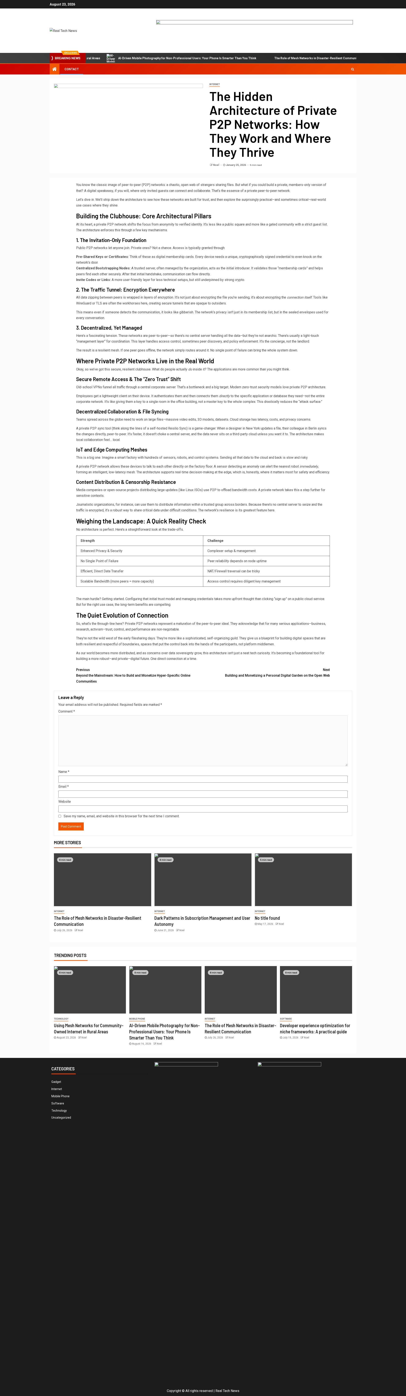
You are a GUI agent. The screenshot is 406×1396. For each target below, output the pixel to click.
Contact (71, 69)
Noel (216, 165)
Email (63, 787)
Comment (66, 711)
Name (63, 772)
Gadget (56, 1081)
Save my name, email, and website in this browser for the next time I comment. (122, 816)
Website (64, 802)
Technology (61, 1019)
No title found (267, 918)
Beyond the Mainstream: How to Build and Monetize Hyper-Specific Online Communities (133, 675)
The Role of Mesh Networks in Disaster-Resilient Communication (289, 58)
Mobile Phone (137, 1019)
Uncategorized (61, 1117)
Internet (214, 84)
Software (286, 1019)
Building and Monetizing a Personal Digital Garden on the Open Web (277, 672)
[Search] (352, 69)
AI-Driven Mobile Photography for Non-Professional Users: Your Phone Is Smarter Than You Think (157, 58)
